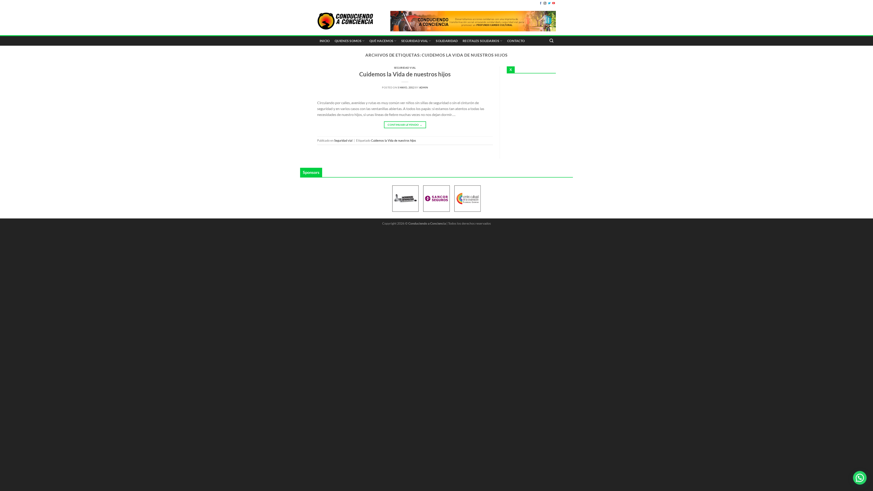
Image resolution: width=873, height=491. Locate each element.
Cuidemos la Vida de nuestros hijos (405, 74)
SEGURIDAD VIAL (414, 41)
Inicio (325, 41)
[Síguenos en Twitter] (549, 3)
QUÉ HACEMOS (381, 41)
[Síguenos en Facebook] (540, 3)
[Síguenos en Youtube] (553, 3)
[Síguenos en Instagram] (545, 3)
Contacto (516, 41)
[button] (860, 478)
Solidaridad (447, 41)
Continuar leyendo (405, 124)
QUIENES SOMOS (348, 41)
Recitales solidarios (481, 41)
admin (423, 87)
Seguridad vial (405, 67)
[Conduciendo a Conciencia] (345, 21)
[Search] (551, 40)
